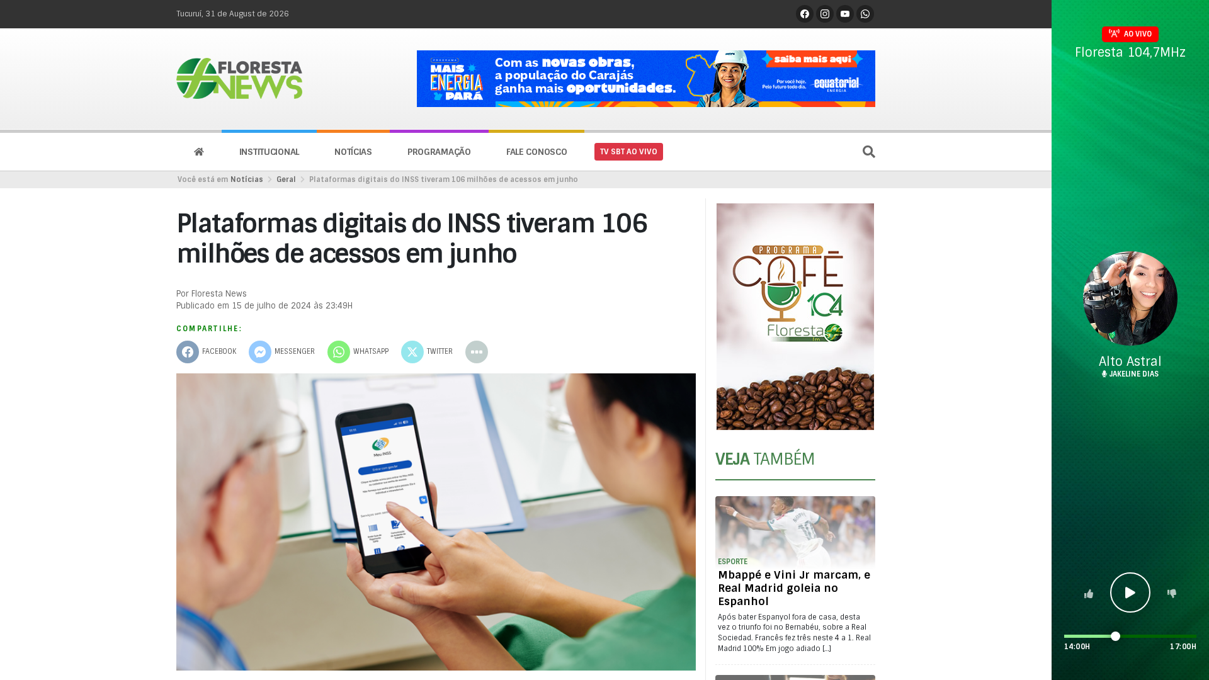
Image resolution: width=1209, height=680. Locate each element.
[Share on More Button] (476, 352)
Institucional (269, 151)
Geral (286, 179)
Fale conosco (536, 151)
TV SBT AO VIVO (628, 152)
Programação (439, 151)
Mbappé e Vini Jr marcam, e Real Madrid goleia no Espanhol (794, 588)
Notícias (353, 151)
